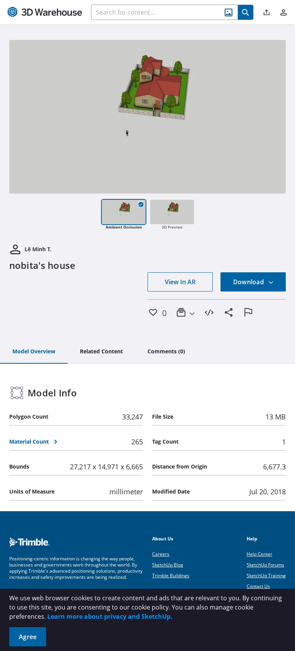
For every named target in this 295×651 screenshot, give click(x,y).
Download (249, 282)
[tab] (34, 352)
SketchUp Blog (167, 565)
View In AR (180, 282)
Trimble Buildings (170, 575)
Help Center (259, 554)
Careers (160, 554)
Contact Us (258, 586)
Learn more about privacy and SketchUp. (109, 616)
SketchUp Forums (265, 565)
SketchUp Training (266, 575)
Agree (27, 637)
